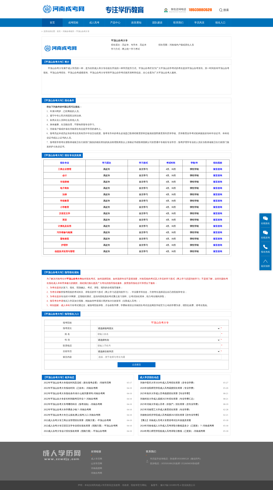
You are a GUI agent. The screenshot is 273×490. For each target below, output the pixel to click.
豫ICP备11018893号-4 (170, 485)
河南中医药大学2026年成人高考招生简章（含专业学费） (167, 382)
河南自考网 (96, 473)
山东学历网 (96, 463)
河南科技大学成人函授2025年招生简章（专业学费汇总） (167, 399)
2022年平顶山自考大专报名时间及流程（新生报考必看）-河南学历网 (77, 382)
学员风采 (199, 22)
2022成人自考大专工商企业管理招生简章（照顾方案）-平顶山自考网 (77, 420)
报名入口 (220, 22)
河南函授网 (96, 468)
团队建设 (157, 22)
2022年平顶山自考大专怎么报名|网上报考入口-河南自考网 (72, 415)
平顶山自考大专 (82, 31)
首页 (52, 22)
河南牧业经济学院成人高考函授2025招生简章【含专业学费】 (170, 415)
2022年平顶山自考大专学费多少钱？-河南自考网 (67, 409)
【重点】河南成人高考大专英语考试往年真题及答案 (165, 420)
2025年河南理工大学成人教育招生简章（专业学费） (165, 409)
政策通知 (136, 22)
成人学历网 (96, 459)
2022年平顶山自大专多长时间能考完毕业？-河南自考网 (71, 399)
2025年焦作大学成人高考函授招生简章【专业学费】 (165, 393)
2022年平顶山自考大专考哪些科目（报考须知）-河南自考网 (73, 404)
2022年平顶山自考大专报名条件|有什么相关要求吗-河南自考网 (74, 393)
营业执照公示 (188, 485)
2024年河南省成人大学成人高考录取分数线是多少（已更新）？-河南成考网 (177, 426)
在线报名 (265, 223)
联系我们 (178, 22)
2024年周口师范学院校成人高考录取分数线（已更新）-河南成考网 (172, 431)
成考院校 (73, 22)
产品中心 (115, 22)
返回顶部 (265, 266)
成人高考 (94, 22)
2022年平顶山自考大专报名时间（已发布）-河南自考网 (71, 388)
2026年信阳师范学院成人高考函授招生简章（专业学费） (167, 388)
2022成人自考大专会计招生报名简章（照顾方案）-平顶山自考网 (75, 431)
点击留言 (136, 364)
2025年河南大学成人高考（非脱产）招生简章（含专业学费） (170, 404)
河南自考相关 (68, 31)
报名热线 (265, 252)
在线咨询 (265, 237)
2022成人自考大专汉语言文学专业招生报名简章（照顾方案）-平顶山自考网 (81, 426)
